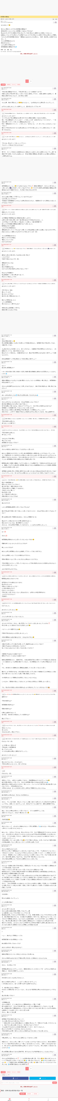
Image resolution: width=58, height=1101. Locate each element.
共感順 (18, 84)
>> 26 (3, 738)
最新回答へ (10, 1100)
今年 (5, 49)
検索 (54, 1082)
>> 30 (3, 770)
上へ (29, 1100)
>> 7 (3, 283)
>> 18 (3, 576)
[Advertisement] (30, 168)
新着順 (8, 84)
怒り (11, 49)
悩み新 (22, 1093)
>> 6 (3, 248)
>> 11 (3, 480)
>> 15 (3, 430)
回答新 (29, 1093)
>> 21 (3, 694)
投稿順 (3, 84)
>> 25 (3, 725)
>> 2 (3, 136)
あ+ (56, 19)
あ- (53, 19)
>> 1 (3, 113)
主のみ (13, 84)
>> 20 (3, 603)
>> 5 (3, 209)
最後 (8, 49)
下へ (48, 1100)
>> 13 (3, 418)
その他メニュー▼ (5, 1074)
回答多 (35, 1093)
